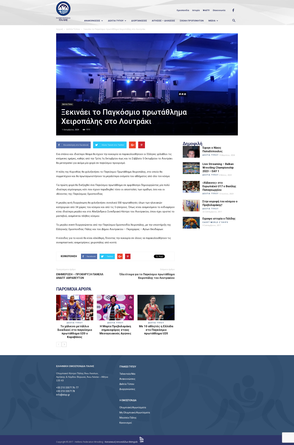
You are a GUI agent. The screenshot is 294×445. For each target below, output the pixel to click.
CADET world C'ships (215, 222)
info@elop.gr (63, 394)
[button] (234, 21)
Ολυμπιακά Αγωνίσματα (132, 407)
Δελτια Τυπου (116, 20)
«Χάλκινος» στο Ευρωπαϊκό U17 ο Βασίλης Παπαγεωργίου (219, 186)
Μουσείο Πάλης (128, 417)
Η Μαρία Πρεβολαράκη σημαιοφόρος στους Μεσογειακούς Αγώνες (115, 330)
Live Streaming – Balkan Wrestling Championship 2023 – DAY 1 (218, 167)
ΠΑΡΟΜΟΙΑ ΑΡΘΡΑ (73, 289)
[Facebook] (233, 10)
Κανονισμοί (125, 422)
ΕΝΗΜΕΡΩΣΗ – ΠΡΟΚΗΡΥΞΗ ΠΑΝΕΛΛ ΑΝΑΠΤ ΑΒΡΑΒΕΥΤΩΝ (79, 276)
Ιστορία (196, 10)
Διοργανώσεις (127, 389)
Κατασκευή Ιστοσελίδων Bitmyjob (121, 441)
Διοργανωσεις (139, 20)
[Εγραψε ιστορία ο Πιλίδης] (191, 223)
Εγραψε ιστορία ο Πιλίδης (218, 218)
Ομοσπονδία (183, 10)
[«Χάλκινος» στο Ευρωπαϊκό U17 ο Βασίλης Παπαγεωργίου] (191, 187)
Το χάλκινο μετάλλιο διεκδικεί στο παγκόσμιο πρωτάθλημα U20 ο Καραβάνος (74, 332)
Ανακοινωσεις (92, 20)
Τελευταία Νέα (127, 373)
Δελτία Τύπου (67, 104)
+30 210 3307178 (65, 391)
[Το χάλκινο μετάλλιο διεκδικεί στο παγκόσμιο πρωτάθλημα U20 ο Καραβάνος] (74, 307)
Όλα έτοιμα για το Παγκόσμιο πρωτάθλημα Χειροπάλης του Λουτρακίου (147, 276)
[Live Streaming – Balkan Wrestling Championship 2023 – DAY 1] (191, 168)
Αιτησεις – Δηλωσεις (163, 20)
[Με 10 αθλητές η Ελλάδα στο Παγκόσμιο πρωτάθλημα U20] (156, 307)
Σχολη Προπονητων (192, 20)
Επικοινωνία (219, 10)
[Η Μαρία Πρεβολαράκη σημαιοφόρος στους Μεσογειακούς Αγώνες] (115, 307)
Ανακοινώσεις (127, 379)
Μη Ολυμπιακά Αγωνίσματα (134, 412)
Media (211, 20)
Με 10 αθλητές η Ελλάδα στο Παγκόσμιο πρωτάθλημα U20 (156, 330)
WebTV (206, 10)
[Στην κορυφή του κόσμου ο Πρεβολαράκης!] (191, 205)
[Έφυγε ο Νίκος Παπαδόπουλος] (191, 152)
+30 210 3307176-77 (67, 387)
